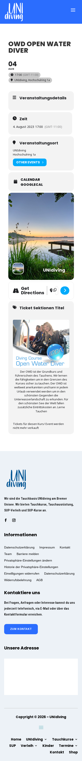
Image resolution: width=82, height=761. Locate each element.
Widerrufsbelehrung (17, 580)
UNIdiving (34, 739)
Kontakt (65, 547)
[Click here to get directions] (64, 290)
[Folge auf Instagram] (14, 520)
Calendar (30, 180)
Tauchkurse (62, 739)
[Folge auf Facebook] (5, 520)
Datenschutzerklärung (19, 547)
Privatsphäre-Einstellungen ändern (28, 560)
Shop (73, 752)
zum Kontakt (21, 629)
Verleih (27, 745)
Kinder (48, 745)
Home (16, 739)
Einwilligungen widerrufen (21, 573)
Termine (66, 745)
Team (8, 553)
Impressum (47, 547)
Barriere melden (28, 553)
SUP (12, 745)
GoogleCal (32, 185)
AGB (39, 580)
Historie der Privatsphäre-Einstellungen (31, 566)
